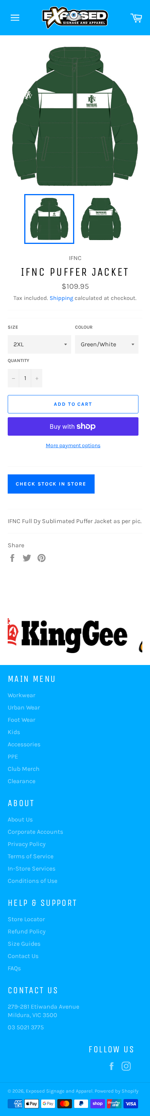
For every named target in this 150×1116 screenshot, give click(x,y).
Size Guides (24, 943)
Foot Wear (21, 719)
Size (13, 327)
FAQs (14, 968)
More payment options (73, 445)
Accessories (24, 744)
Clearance (21, 781)
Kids (14, 732)
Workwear (21, 695)
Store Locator (26, 919)
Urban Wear (24, 707)
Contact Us (23, 956)
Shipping (61, 298)
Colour (84, 327)
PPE (13, 756)
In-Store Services (31, 868)
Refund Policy (26, 931)
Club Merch (24, 768)
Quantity (18, 360)
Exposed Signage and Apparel (59, 1091)
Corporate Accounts (35, 831)
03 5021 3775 (26, 1027)
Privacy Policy (26, 844)
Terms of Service (30, 856)
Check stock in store (51, 484)
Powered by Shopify (116, 1091)
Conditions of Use (32, 880)
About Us (20, 819)
